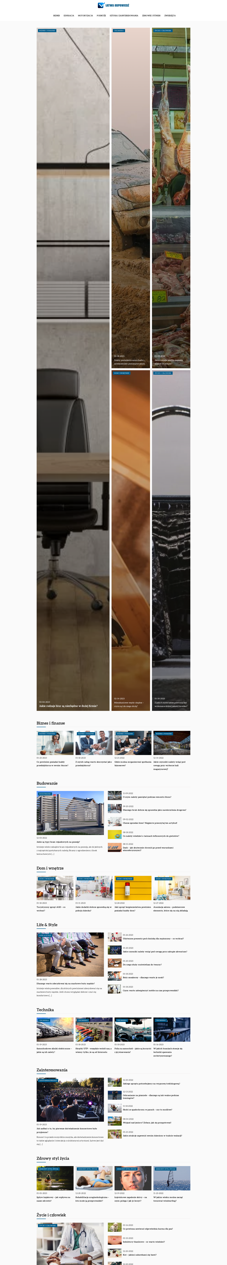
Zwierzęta (170, 16)
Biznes (56, 16)
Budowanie (47, 783)
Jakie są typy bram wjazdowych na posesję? (58, 842)
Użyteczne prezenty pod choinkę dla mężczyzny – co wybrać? (153, 939)
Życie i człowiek (51, 1215)
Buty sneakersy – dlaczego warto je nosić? (143, 978)
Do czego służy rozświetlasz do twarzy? (142, 965)
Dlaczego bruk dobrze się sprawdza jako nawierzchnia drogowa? (154, 810)
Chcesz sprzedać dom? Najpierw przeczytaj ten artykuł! (150, 823)
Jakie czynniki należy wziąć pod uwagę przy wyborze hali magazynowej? (169, 765)
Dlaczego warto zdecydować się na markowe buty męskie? (66, 984)
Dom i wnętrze (50, 868)
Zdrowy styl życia (53, 1159)
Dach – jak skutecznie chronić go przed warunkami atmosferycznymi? (148, 849)
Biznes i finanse (51, 723)
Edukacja (69, 16)
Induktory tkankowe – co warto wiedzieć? (144, 1242)
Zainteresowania (52, 1070)
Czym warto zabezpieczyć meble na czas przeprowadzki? (151, 991)
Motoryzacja (85, 16)
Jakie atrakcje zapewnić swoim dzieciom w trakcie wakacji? (152, 1136)
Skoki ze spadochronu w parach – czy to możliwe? (147, 1110)
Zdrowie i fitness (151, 16)
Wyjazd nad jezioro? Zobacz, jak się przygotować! (147, 1123)
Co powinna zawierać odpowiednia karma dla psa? (148, 1229)
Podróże (101, 16)
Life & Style (47, 925)
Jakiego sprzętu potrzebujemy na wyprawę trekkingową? (151, 1084)
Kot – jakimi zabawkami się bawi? (140, 1255)
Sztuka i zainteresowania (124, 16)
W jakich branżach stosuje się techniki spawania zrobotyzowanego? (167, 1052)
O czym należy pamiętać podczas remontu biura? (147, 797)
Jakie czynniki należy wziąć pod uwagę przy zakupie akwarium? (155, 952)
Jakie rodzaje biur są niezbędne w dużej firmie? (68, 706)
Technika (45, 1010)
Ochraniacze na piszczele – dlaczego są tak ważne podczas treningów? (151, 1096)
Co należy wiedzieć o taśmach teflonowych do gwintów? (151, 836)
